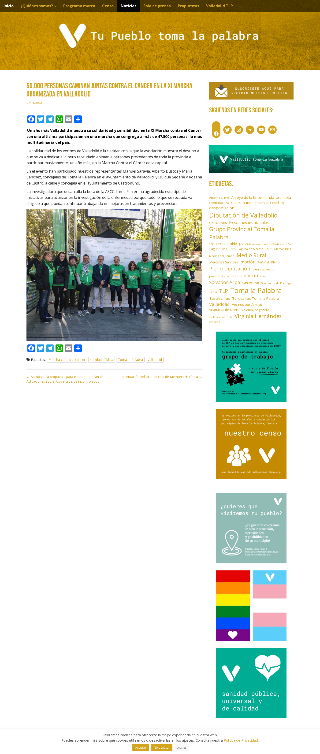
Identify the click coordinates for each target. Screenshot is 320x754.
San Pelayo (250, 283)
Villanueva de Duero (224, 309)
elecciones (218, 222)
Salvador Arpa (224, 282)
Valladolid (155, 359)
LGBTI (268, 249)
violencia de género (255, 310)
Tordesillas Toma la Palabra (255, 298)
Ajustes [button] (181, 747)
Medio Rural (251, 255)
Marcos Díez (282, 249)
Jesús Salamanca (249, 244)
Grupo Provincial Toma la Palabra (241, 233)
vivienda (214, 322)
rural (263, 276)
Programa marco (79, 5)
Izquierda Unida (223, 243)
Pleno (275, 262)
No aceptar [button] (162, 747)
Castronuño (241, 202)
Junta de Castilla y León (276, 244)
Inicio (9, 5)
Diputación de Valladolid (243, 215)
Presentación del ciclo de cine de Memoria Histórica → (160, 376)
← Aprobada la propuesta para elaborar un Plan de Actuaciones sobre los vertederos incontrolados (65, 379)
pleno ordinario (263, 269)
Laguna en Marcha (250, 249)
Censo (108, 5)
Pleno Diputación (229, 268)
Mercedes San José (223, 262)
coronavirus (260, 203)
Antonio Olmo (219, 198)
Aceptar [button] (140, 747)
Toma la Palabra (130, 359)
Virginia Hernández (258, 315)
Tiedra (213, 292)
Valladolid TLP (219, 5)
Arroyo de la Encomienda (252, 197)
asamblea (283, 197)
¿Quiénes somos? (37, 5)
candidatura (219, 202)
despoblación (221, 208)
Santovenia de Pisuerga (276, 283)
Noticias (128, 5)
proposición (244, 275)
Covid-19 (277, 202)
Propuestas (188, 5)
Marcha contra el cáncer (66, 359)
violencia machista (221, 317)
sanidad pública (101, 359)
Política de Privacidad (241, 740)
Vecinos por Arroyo (247, 304)
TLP (223, 291)
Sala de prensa (157, 5)
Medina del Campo (221, 256)
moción (247, 262)
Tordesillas (219, 298)
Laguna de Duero (222, 249)
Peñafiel (263, 262)
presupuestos (219, 276)
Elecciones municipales (249, 222)
